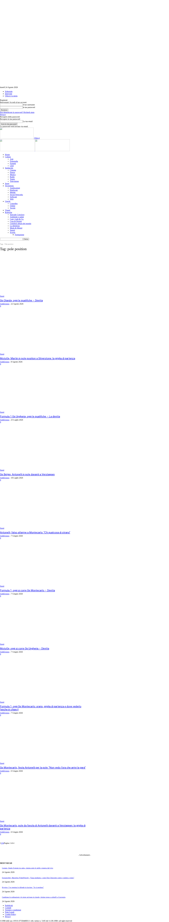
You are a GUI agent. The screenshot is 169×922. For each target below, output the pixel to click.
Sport (7, 183)
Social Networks (16, 195)
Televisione (14, 181)
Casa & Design (16, 221)
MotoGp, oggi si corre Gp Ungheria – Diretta (24, 648)
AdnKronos (4, 304)
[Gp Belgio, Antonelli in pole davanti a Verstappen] (43, 449)
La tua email (28, 121)
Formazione (19, 235)
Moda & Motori (16, 228)
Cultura (8, 157)
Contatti (8, 908)
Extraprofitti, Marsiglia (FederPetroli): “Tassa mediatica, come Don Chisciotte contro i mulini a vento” (38, 878)
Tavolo (12, 208)
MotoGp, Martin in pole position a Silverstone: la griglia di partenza (37, 358)
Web (11, 199)
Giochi (7, 201)
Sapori (12, 230)
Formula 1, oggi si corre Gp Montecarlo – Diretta (27, 590)
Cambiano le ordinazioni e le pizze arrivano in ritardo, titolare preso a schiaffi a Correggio (33, 897)
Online (12, 206)
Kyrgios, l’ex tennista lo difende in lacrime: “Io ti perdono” (23, 887)
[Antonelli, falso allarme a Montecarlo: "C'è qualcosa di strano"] (43, 507)
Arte (11, 159)
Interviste (8, 94)
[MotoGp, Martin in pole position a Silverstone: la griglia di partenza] (43, 333)
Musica (13, 175)
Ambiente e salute (17, 217)
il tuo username (29, 105)
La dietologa (15, 226)
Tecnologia (9, 186)
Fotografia (14, 161)
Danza (12, 172)
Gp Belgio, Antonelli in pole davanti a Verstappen (27, 474)
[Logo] (17, 150)
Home (7, 155)
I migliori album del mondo (20, 224)
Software (13, 197)
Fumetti (13, 163)
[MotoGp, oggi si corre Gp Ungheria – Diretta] (43, 623)
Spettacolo (9, 168)
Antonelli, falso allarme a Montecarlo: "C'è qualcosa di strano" (35, 532)
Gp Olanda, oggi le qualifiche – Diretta (21, 300)
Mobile (12, 192)
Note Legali (9, 912)
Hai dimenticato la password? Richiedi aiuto (17, 112)
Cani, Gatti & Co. (17, 219)
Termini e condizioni (13, 910)
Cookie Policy (10, 914)
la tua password (29, 107)
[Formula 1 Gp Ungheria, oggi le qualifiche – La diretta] (43, 391)
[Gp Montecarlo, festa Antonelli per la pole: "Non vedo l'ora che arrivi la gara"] (43, 742)
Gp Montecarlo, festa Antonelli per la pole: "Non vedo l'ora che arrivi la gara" (42, 767)
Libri (12, 166)
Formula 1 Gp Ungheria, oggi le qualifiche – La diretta (30, 416)
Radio (12, 177)
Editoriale (8, 91)
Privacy (3, 115)
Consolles (14, 203)
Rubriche (8, 212)
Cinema (13, 170)
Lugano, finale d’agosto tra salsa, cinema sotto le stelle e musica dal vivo (27, 868)
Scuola (12, 232)
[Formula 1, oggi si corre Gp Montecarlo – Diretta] (43, 565)
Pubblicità (9, 905)
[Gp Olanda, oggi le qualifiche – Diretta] (43, 275)
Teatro (12, 179)
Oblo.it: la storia (11, 96)
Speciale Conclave (17, 215)
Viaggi (7, 210)
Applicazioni (15, 188)
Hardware (14, 190)
